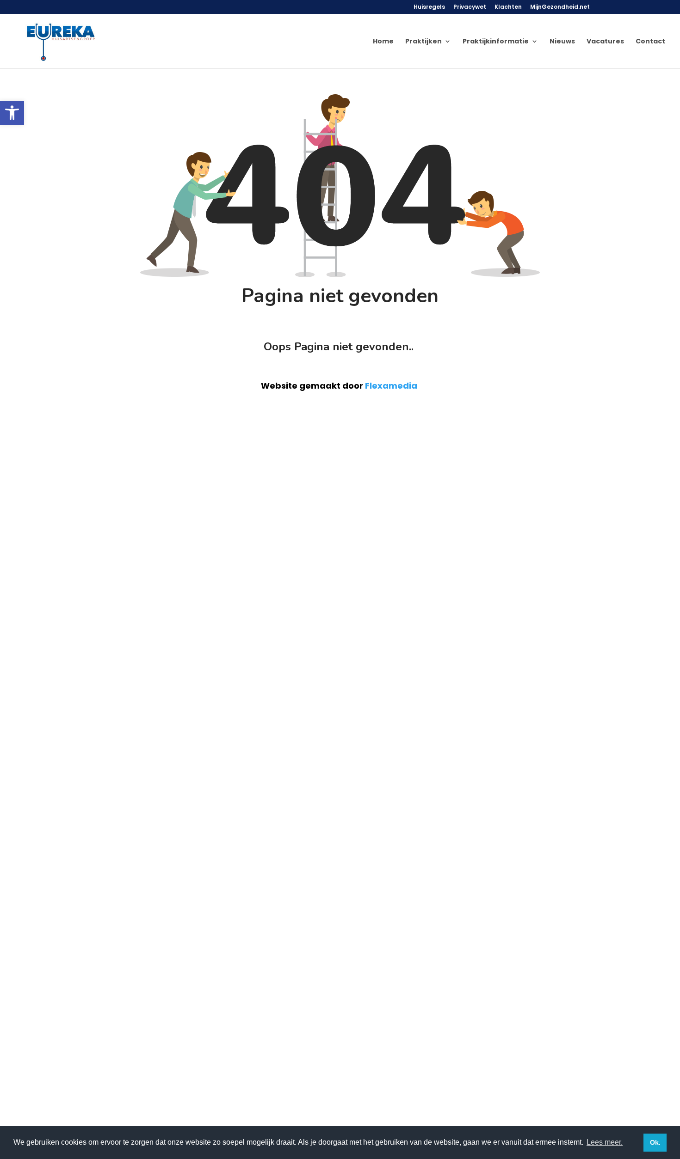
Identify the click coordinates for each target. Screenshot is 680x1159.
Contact (650, 42)
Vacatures (605, 42)
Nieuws (562, 42)
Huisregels (429, 7)
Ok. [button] (655, 1142)
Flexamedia (391, 385)
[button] (12, 113)
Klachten (508, 7)
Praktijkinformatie (496, 42)
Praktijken (423, 42)
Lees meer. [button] (605, 1142)
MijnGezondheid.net (560, 7)
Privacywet (469, 7)
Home (383, 42)
